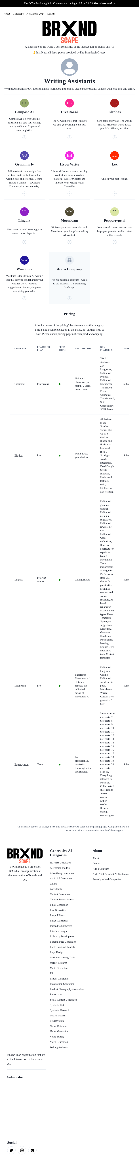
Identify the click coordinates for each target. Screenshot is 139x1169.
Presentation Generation (62, 984)
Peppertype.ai (21, 764)
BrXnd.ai (14, 871)
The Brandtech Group (92, 52)
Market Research (58, 962)
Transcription (57, 1021)
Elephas (18, 455)
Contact (96, 863)
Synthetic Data (57, 1005)
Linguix (18, 579)
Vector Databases (58, 1026)
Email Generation (59, 904)
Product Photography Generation (67, 989)
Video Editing (57, 1036)
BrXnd (11, 1054)
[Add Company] (69, 298)
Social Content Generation (63, 999)
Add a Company (101, 868)
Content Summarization (62, 899)
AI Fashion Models (60, 868)
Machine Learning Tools (62, 957)
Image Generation (59, 920)
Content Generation (60, 894)
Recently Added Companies (107, 879)
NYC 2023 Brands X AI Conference (111, 874)
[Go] (24, 137)
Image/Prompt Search (61, 926)
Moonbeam (20, 685)
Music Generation (59, 968)
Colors (53, 883)
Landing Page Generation (63, 941)
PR (51, 973)
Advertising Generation (62, 873)
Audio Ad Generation (61, 878)
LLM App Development (62, 936)
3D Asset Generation (60, 862)
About (7, 13)
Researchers (56, 994)
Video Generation (59, 1042)
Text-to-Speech (58, 1015)
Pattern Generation (59, 978)
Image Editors (57, 915)
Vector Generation (59, 1031)
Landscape (18, 13)
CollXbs (51, 13)
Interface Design (58, 931)
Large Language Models (62, 947)
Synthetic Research (59, 1010)
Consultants (56, 889)
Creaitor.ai (19, 384)
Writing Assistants (59, 1047)
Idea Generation (58, 910)
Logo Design (56, 952)
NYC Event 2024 (35, 13)
